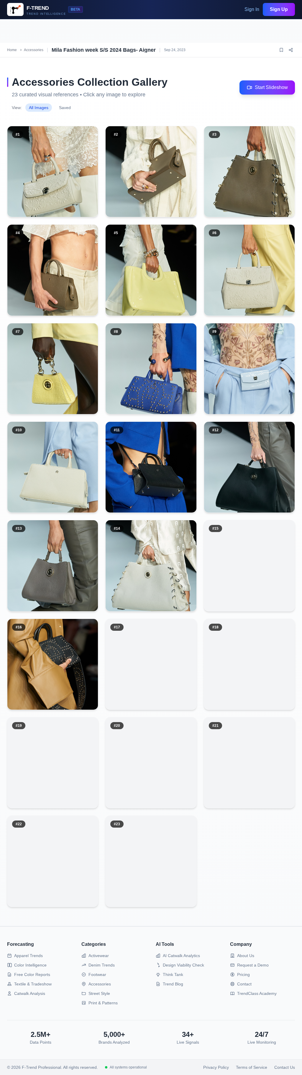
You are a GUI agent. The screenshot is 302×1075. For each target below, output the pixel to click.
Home (12, 50)
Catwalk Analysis (29, 993)
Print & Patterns (103, 1003)
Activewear (98, 955)
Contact (244, 984)
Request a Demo (253, 965)
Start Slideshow (271, 87)
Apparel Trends (28, 955)
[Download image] (87, 139)
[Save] (281, 50)
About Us (245, 955)
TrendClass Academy (257, 993)
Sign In (251, 9)
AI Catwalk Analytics (181, 955)
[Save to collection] (73, 139)
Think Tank (173, 974)
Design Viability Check (183, 965)
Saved (65, 107)
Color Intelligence (30, 965)
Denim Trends (101, 965)
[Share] (291, 50)
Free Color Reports (32, 974)
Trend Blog (173, 984)
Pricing (243, 974)
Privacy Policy (216, 1067)
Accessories (33, 50)
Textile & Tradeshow (33, 984)
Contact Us (284, 1067)
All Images (38, 107)
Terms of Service (251, 1067)
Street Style (99, 993)
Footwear (97, 974)
